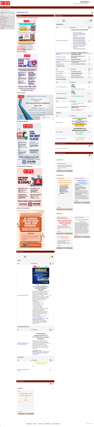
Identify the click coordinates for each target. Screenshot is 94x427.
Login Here (86, 3)
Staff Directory (47, 423)
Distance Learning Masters (79, 217)
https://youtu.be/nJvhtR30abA (79, 39)
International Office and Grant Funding (7, 26)
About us (35, 423)
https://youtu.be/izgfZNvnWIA (79, 42)
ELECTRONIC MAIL (59, 73)
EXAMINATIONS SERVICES (60, 59)
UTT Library (4, 22)
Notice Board (19, 15)
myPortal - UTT (4, 12)
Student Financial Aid (20, 381)
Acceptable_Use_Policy (60, 71)
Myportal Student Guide (61, 163)
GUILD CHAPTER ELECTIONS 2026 (62, 107)
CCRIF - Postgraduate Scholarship (63, 236)
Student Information (59, 15)
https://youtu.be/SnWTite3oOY (79, 45)
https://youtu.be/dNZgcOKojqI (79, 48)
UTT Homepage (4, 21)
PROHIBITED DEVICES (60, 64)
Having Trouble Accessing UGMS (61, 40)
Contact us (40, 423)
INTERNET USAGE (59, 75)
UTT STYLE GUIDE (59, 131)
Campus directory (56, 423)
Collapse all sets (50, 258)
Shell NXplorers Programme (79, 178)
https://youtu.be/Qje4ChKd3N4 (79, 33)
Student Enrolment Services (60, 152)
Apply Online (4, 19)
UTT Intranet (4, 24)
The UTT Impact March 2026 (61, 93)
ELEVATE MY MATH (59, 122)
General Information (20, 251)
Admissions (8, 7)
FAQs (19, 391)
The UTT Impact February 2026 (61, 86)
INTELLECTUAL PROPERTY (61, 77)
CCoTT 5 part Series (60, 178)
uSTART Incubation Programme (22, 295)
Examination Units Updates (60, 143)
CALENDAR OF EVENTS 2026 (61, 138)
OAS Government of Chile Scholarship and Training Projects (63, 218)
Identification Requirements (61, 56)
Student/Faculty (84, 1)
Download (27, 413)
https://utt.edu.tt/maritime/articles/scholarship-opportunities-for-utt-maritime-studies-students (40, 352)
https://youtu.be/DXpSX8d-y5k (79, 37)
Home (2, 7)
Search (3, 28)
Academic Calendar (5, 17)
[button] (25, 257)
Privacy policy (29, 423)
